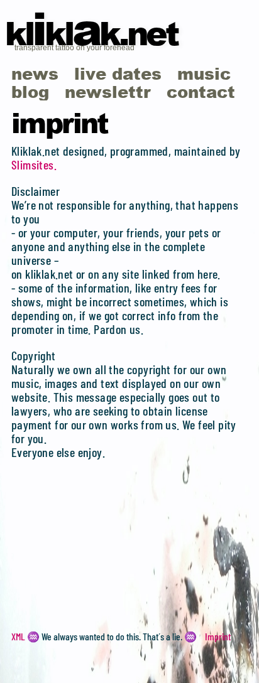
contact (201, 91)
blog (30, 91)
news (34, 73)
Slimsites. (34, 164)
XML (18, 636)
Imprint (218, 636)
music (204, 73)
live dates (118, 73)
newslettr (108, 91)
